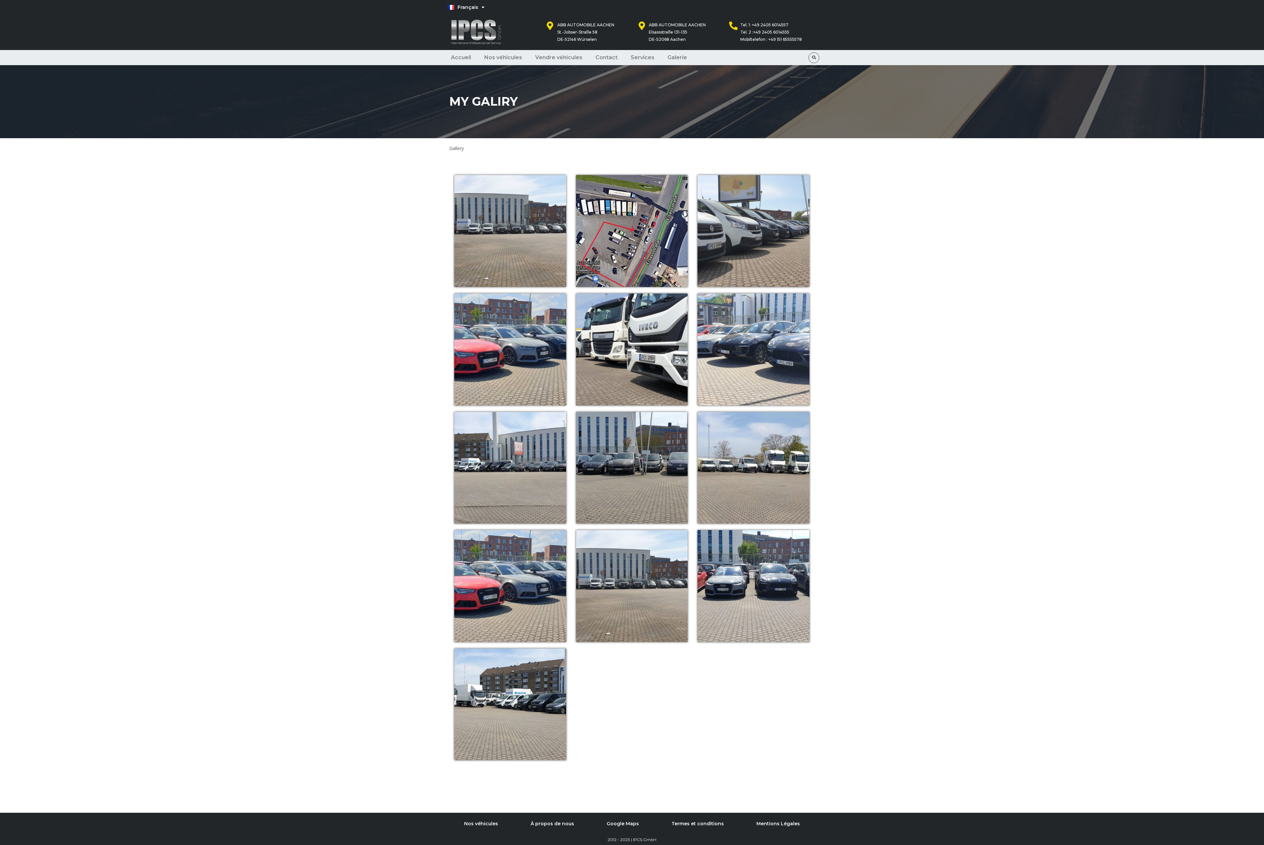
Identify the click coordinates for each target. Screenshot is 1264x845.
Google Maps (623, 824)
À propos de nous (552, 824)
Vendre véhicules (558, 57)
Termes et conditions (698, 824)
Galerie (677, 57)
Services (642, 57)
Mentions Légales (778, 824)
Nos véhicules (503, 57)
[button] (813, 57)
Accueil (461, 57)
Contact (606, 57)
